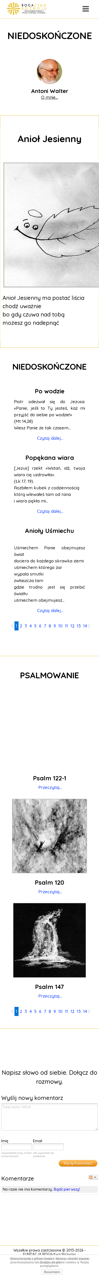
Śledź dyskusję (93, 1177)
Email (37, 1140)
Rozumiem (52, 1272)
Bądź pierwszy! (67, 1189)
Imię (4, 1140)
